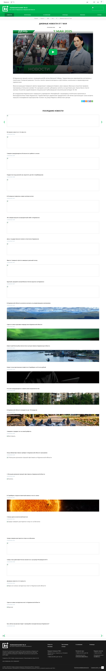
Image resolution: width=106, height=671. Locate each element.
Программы (27, 14)
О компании (46, 14)
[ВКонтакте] (84, 101)
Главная (36, 18)
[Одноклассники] (86, 101)
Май (53, 18)
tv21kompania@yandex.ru (82, 656)
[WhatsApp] (92, 101)
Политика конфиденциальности (81, 667)
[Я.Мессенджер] (82, 101)
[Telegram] (88, 101)
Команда (65, 14)
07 (56, 18)
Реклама (82, 14)
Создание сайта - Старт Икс (97, 667)
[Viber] (90, 101)
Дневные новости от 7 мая (66, 18)
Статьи (99, 14)
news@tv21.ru (97, 656)
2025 (48, 18)
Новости (9, 14)
